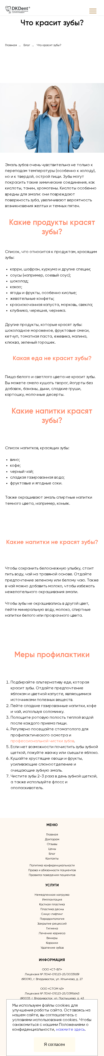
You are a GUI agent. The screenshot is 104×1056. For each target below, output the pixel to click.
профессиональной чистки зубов (42, 741)
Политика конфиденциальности (52, 865)
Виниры (52, 938)
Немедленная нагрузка (52, 894)
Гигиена (52, 928)
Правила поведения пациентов (52, 875)
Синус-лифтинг (52, 914)
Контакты (52, 858)
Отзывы (52, 844)
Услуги (52, 885)
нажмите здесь (70, 1030)
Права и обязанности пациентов (52, 870)
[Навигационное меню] (92, 11)
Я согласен (54, 1044)
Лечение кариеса (52, 933)
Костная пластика (52, 904)
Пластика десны (52, 909)
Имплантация (52, 899)
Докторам (52, 839)
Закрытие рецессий (52, 923)
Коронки (52, 943)
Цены (52, 849)
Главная (11, 45)
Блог (26, 45)
